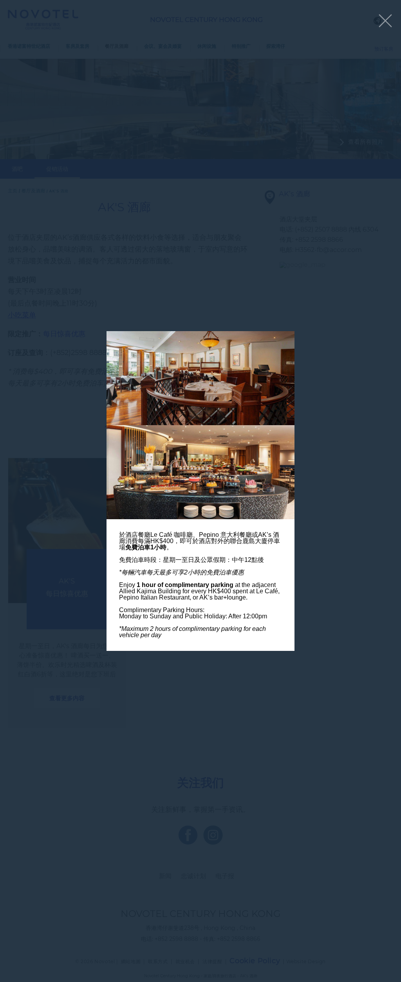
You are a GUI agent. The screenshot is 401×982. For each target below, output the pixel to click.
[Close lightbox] (385, 21)
